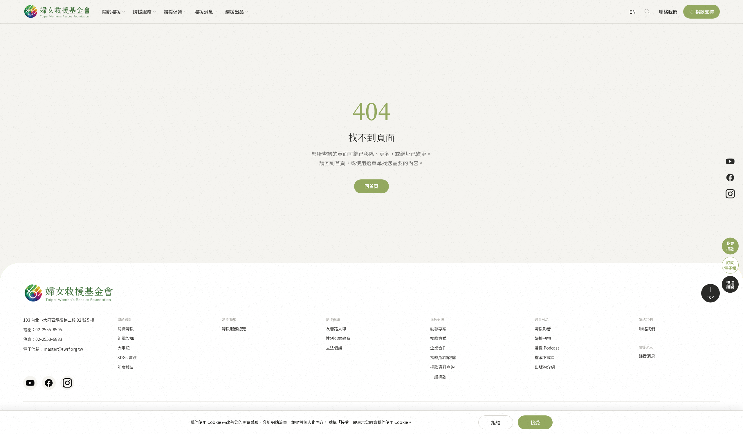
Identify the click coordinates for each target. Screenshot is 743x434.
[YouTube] (730, 161)
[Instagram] (730, 194)
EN (632, 11)
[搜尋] (647, 11)
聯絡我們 (668, 11)
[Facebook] (730, 177)
